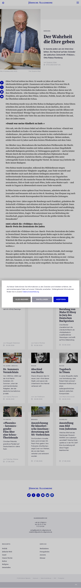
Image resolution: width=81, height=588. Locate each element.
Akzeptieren (61, 299)
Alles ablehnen (21, 299)
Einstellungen (42, 299)
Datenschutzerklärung (30, 292)
